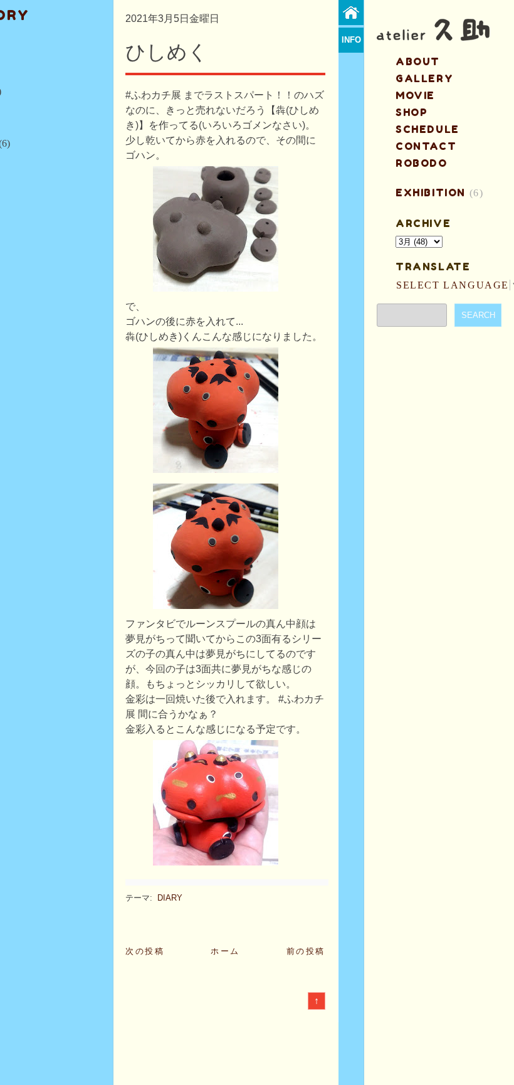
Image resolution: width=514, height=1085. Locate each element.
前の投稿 (305, 951)
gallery (424, 78)
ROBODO (422, 163)
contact (426, 146)
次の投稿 (144, 951)
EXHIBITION (431, 192)
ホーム (225, 951)
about (418, 61)
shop (411, 112)
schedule (427, 129)
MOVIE (415, 95)
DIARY (169, 897)
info (351, 40)
